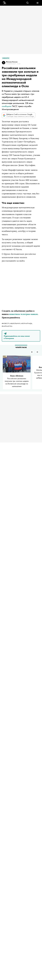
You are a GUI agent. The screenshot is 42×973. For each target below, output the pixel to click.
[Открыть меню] (37, 2)
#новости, (6, 323)
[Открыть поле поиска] (27, 2)
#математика (7, 326)
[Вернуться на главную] (4, 2)
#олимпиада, (26, 323)
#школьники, (15, 323)
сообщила (6, 106)
